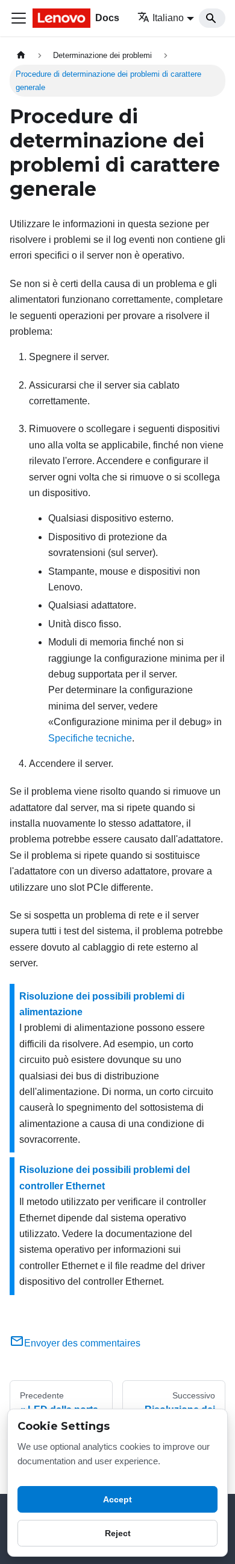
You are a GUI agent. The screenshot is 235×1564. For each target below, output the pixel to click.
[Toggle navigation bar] (19, 18)
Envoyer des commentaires (82, 1343)
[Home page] (21, 55)
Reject (118, 1533)
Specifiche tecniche (90, 738)
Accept (117, 1499)
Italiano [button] (168, 18)
